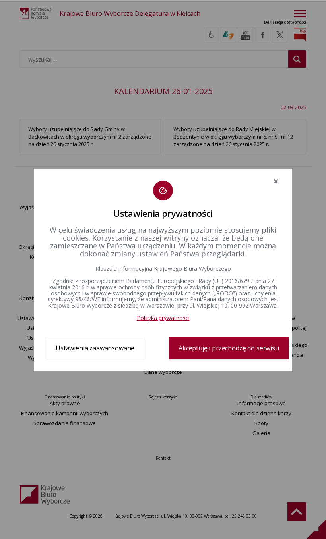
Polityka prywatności (163, 317)
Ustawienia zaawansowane (95, 348)
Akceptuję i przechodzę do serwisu (229, 348)
